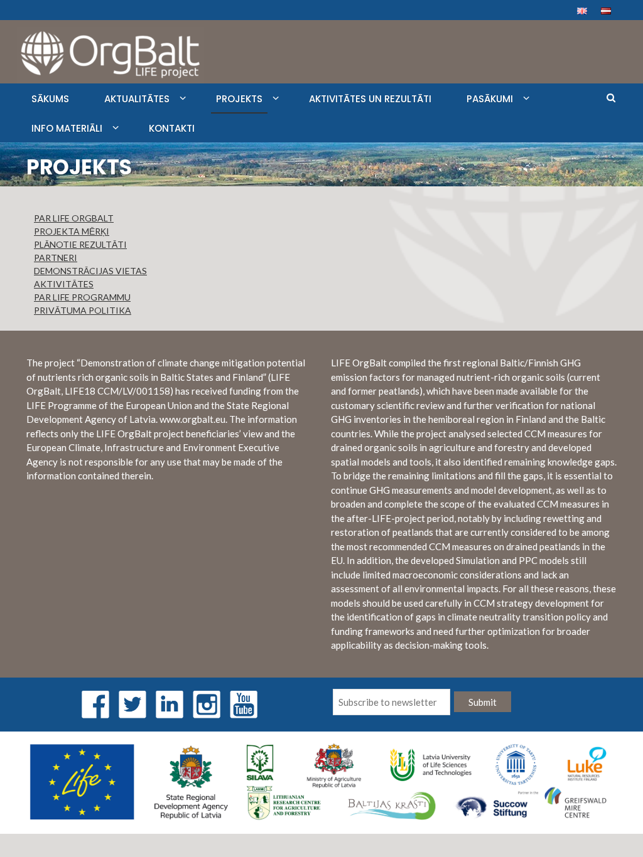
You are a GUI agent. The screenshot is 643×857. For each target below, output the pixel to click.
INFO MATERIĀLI (66, 128)
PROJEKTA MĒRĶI (71, 231)
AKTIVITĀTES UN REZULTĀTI (370, 98)
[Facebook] (95, 703)
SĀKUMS (50, 98)
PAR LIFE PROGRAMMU (82, 297)
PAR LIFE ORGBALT (74, 218)
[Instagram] (206, 703)
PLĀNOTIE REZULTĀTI (80, 244)
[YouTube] (243, 703)
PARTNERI (55, 257)
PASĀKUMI (490, 98)
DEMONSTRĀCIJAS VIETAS (90, 270)
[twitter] (132, 703)
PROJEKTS (239, 98)
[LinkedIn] (169, 703)
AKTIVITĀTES (64, 284)
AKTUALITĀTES (137, 98)
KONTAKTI (172, 128)
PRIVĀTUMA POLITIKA (82, 310)
